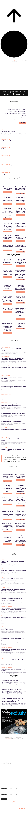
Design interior (5, 366)
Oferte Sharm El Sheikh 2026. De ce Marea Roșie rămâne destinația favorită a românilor (7, 513)
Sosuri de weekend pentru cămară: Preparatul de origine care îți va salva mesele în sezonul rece (13, 700)
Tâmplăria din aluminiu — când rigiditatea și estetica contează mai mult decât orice (12, 359)
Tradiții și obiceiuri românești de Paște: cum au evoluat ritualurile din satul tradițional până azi (20, 274)
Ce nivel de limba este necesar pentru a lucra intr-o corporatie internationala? (7, 298)
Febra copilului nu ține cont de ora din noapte (20, 476)
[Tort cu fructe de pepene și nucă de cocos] (14, 77)
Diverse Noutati (14, 81)
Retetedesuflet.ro (22, 808)
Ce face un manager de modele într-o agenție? (7, 286)
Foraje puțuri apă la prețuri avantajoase (11, 421)
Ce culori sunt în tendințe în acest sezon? (20, 325)
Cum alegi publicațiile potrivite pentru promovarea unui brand (7, 488)
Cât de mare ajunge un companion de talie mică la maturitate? (20, 488)
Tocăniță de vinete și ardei (6, 797)
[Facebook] (2, 765)
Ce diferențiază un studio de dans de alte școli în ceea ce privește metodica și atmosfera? (7, 327)
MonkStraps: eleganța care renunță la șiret (7, 261)
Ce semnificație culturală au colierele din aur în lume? (20, 261)
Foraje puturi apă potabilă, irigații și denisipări (12, 413)
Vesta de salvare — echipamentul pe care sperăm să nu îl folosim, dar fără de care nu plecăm (7, 526)
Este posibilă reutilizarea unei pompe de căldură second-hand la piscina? (13, 387)
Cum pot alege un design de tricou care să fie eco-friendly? (20, 298)
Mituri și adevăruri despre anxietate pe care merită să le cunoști (20, 526)
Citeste (22, 122)
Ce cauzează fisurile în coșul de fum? (11, 396)
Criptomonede (8, 738)
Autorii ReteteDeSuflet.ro (10, 88)
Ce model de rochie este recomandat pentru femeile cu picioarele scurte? (20, 286)
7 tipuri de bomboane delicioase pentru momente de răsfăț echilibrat (20, 500)
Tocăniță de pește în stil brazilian (12, 689)
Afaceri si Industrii (6, 411)
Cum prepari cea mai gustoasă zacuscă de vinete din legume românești (8, 538)
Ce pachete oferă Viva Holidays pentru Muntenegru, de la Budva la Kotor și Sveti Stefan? (20, 513)
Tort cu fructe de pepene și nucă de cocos (8, 786)
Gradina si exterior (6, 347)
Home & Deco (5, 356)
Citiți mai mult (7, 264)
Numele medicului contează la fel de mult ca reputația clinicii (8, 477)
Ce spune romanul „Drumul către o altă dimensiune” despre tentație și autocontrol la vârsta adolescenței (20, 313)
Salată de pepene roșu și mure (11, 680)
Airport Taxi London (8, 736)
